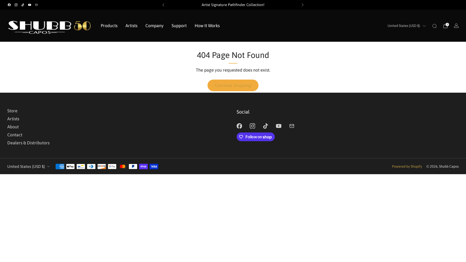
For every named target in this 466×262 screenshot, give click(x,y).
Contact (14, 134)
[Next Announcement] (303, 5)
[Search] (434, 26)
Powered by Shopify (407, 166)
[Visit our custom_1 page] (36, 4)
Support (179, 25)
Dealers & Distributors (28, 142)
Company (154, 25)
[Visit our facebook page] (9, 4)
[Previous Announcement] (163, 5)
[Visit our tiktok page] (22, 4)
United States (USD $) (404, 26)
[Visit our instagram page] (16, 4)
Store (12, 110)
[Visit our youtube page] (29, 4)
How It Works (207, 25)
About (13, 126)
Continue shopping (233, 85)
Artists (131, 25)
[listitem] (233, 4)
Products (109, 25)
